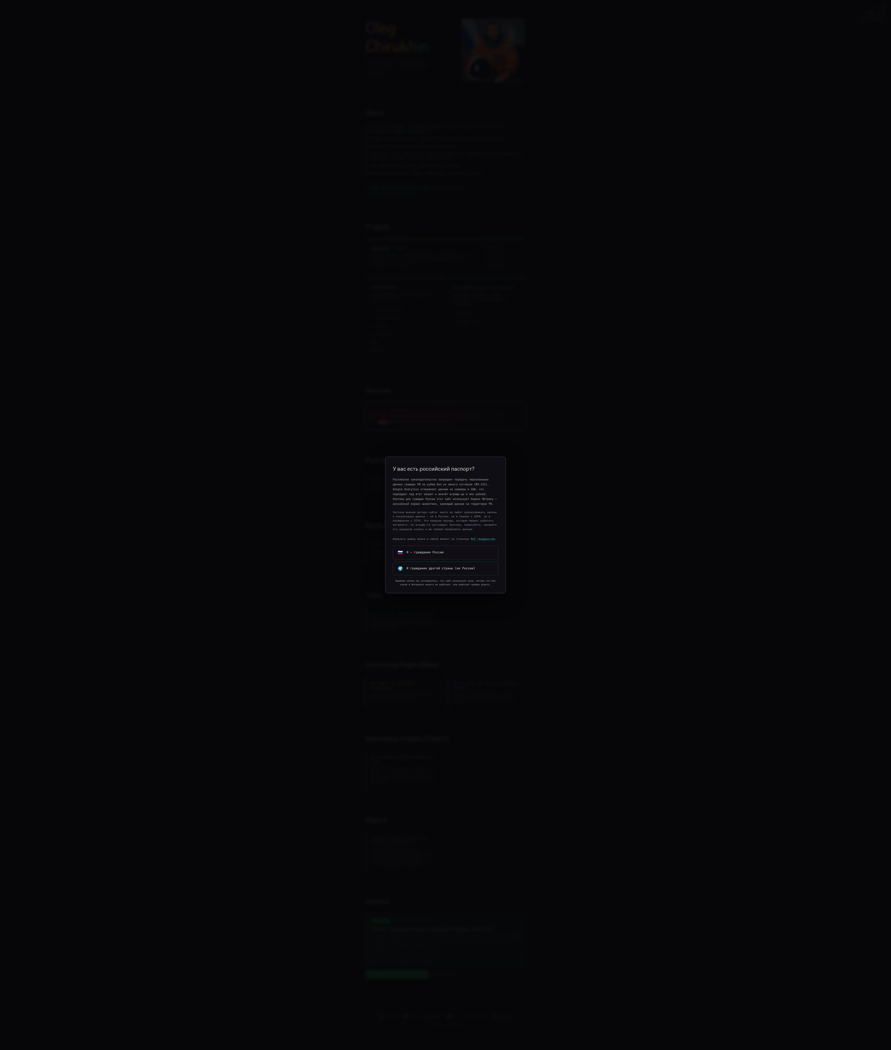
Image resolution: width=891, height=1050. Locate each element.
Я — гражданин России (421, 552)
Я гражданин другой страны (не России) (436, 568)
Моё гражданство (483, 539)
